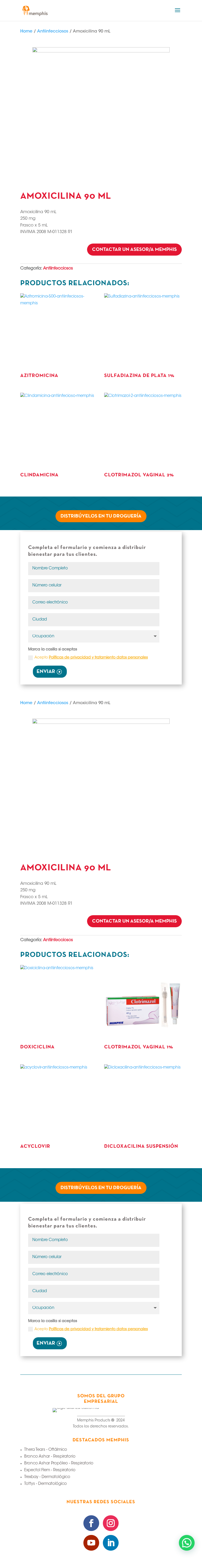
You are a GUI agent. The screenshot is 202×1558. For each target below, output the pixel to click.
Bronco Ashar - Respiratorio (49, 1457)
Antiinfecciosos (52, 31)
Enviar (46, 671)
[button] (187, 1543)
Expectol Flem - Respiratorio (49, 1470)
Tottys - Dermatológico (45, 1484)
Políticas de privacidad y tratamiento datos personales (98, 658)
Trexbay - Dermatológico (47, 1477)
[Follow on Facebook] (91, 1523)
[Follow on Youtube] (91, 1543)
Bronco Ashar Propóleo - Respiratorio (58, 1463)
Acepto (91, 658)
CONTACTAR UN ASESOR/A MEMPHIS (134, 249)
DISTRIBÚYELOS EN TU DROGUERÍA (101, 516)
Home (26, 31)
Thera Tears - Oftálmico (45, 1450)
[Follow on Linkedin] (111, 1543)
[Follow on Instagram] (111, 1523)
